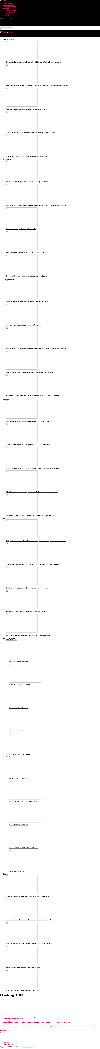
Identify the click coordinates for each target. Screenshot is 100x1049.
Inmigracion (6, 8)
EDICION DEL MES (11, 12)
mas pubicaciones (5, 1030)
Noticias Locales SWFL (9, 3)
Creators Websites (28, 1047)
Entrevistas (6, 15)
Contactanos (6, 1042)
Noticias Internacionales (9, 6)
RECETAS (8, 14)
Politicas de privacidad (8, 1044)
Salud (4, 9)
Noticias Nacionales (8, 5)
